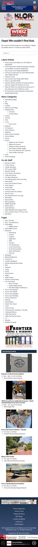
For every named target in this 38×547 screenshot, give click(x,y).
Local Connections (15, 247)
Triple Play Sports (10, 175)
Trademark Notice (11, 312)
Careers (7, 106)
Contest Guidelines (11, 261)
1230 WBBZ (8, 224)
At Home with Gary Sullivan (13, 191)
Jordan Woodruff (10, 167)
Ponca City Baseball (11, 290)
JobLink (7, 118)
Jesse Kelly (8, 187)
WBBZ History (13, 226)
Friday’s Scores (10, 77)
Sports (7, 140)
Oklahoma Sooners (15, 144)
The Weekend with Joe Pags (14, 195)
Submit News (9, 302)
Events (7, 116)
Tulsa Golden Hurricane (16, 152)
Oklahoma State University (17, 146)
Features (8, 267)
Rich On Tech (9, 193)
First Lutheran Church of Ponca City (16, 212)
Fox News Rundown (11, 177)
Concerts (12, 112)
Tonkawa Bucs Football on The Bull (16, 310)
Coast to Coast (10, 189)
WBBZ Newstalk (10, 204)
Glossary (11, 243)
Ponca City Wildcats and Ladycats (20, 150)
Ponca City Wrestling (11, 296)
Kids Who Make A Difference (18, 287)
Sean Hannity (9, 185)
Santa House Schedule (12, 134)
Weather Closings (10, 322)
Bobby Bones (9, 206)
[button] (34, 2)
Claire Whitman (10, 208)
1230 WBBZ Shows (11, 228)
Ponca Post (12, 124)
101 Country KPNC (10, 169)
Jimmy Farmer (9, 165)
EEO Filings (19, 516)
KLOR (7, 271)
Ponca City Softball (11, 292)
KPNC (7, 275)
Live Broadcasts (14, 245)
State (6, 154)
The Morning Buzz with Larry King (15, 179)
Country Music (13, 114)
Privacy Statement (11, 298)
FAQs (10, 241)
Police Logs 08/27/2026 (12, 81)
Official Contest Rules (12, 279)
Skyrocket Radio (23, 533)
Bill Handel (8, 198)
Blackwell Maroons (11, 257)
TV (6, 318)
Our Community (10, 281)
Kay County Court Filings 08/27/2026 (16, 79)
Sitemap (7, 300)
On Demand (9, 128)
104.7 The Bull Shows (11, 222)
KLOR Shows (9, 273)
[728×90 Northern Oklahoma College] (19, 537)
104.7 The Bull (9, 220)
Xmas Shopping (10, 156)
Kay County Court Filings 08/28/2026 (16, 71)
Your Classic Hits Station (12, 173)
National (7, 126)
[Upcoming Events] (19, 363)
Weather (7, 320)
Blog (6, 103)
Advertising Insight (11, 99)
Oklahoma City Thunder (16, 142)
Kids (6, 120)
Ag (6, 101)
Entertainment (9, 110)
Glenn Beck (8, 181)
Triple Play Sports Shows (13, 316)
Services (11, 253)
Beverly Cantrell (10, 163)
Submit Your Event (11, 304)
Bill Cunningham (10, 202)
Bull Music (8, 214)
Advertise (8, 230)
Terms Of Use (9, 308)
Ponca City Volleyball (11, 294)
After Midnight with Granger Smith (15, 210)
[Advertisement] (19, 8)
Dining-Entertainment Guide (13, 263)
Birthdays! (8, 255)
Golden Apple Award (15, 285)
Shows (7, 138)
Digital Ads (12, 239)
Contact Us (8, 259)
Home (7, 269)
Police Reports (9, 130)
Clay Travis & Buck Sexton (13, 183)
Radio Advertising (14, 251)
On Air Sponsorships (15, 249)
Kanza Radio (9, 200)
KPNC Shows (9, 277)
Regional (8, 132)
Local (7, 122)
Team (7, 306)
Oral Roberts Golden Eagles (17, 148)
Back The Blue (13, 283)
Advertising (12, 233)
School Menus (9, 136)
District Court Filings (11, 108)
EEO (6, 265)
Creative (11, 237)
